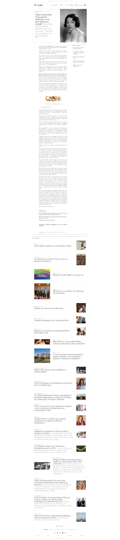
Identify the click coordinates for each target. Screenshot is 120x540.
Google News (54, 224)
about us (37, 535)
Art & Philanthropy (79, 5)
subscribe (58, 535)
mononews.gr (82, 535)
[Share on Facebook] (52, 5)
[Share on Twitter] (55, 5)
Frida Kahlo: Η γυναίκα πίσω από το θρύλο (47, 220)
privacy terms (70, 535)
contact (48, 535)
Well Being (71, 5)
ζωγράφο (44, 47)
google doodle (49, 46)
